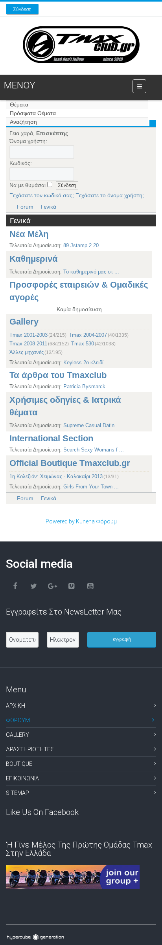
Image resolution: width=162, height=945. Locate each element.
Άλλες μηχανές (26, 352)
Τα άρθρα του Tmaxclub (58, 375)
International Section (51, 438)
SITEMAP (17, 793)
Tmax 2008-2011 (28, 343)
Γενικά (48, 207)
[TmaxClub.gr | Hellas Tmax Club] (81, 44)
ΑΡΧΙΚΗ (15, 706)
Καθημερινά (33, 259)
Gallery (24, 322)
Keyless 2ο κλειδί (83, 362)
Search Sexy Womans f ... (93, 450)
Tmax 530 (82, 343)
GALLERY (17, 735)
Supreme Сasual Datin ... (92, 425)
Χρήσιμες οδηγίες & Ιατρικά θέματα (65, 406)
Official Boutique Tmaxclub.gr (69, 463)
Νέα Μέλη (28, 234)
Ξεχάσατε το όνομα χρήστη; (109, 195)
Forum (25, 207)
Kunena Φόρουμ (96, 521)
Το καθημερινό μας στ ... (91, 272)
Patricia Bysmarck (84, 386)
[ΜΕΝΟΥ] (139, 86)
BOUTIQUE (19, 764)
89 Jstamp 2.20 (81, 245)
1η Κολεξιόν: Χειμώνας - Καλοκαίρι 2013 (56, 476)
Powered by (60, 521)
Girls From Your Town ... (91, 487)
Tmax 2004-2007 (88, 335)
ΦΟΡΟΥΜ (18, 720)
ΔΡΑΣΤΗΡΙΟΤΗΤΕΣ (30, 749)
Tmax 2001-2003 (28, 335)
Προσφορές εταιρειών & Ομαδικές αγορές (78, 291)
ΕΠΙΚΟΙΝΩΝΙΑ (22, 778)
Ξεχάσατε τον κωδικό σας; (41, 195)
